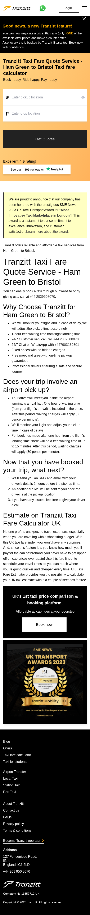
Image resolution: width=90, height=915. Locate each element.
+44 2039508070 (42, 296)
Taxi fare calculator (17, 755)
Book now (44, 624)
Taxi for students (15, 761)
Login (68, 8)
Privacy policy (13, 824)
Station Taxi (12, 785)
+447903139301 (67, 344)
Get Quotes (45, 139)
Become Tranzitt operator (21, 840)
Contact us (11, 810)
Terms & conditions (17, 830)
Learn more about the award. (47, 231)
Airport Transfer (14, 772)
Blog (6, 741)
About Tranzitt (13, 803)
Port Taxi (9, 792)
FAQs (7, 817)
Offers (7, 748)
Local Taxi (10, 778)
